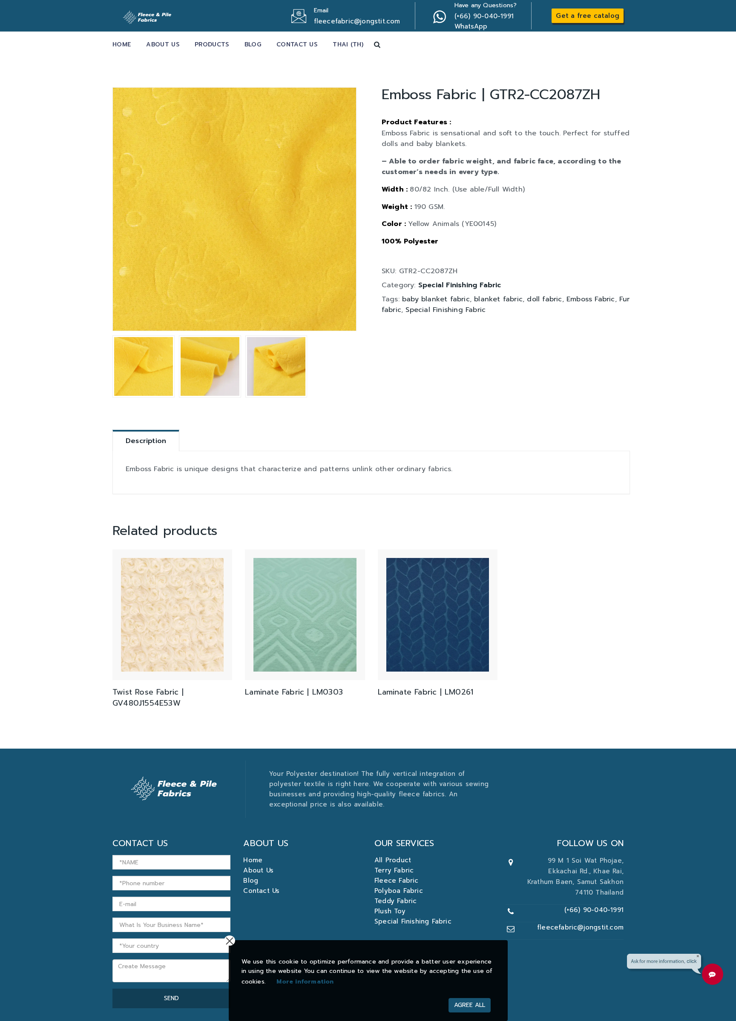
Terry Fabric (394, 870)
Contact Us (296, 44)
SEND (171, 998)
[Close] (229, 940)
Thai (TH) (348, 44)
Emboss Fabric (590, 299)
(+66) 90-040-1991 (594, 910)
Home (121, 44)
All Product (392, 860)
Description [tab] (146, 441)
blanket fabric (498, 299)
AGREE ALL (469, 1005)
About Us (162, 44)
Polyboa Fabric (398, 890)
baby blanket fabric (436, 299)
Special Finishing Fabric (459, 285)
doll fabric (544, 299)
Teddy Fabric (395, 901)
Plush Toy (389, 911)
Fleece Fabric (396, 880)
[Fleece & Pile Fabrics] (148, 15)
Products (212, 44)
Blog (252, 44)
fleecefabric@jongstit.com (580, 927)
